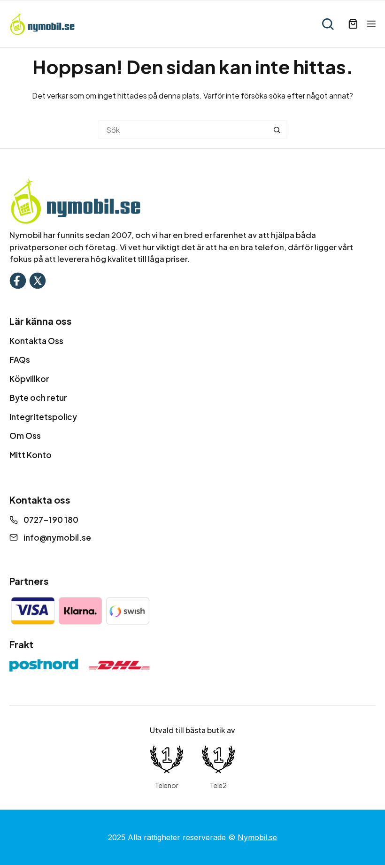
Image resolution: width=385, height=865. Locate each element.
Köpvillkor (29, 379)
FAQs (19, 359)
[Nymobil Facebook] (17, 279)
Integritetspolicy (43, 417)
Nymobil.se (257, 837)
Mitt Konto (30, 455)
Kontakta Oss (36, 341)
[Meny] (371, 24)
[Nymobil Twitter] (37, 279)
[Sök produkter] (327, 24)
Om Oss (25, 435)
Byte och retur (38, 397)
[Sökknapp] (277, 129)
